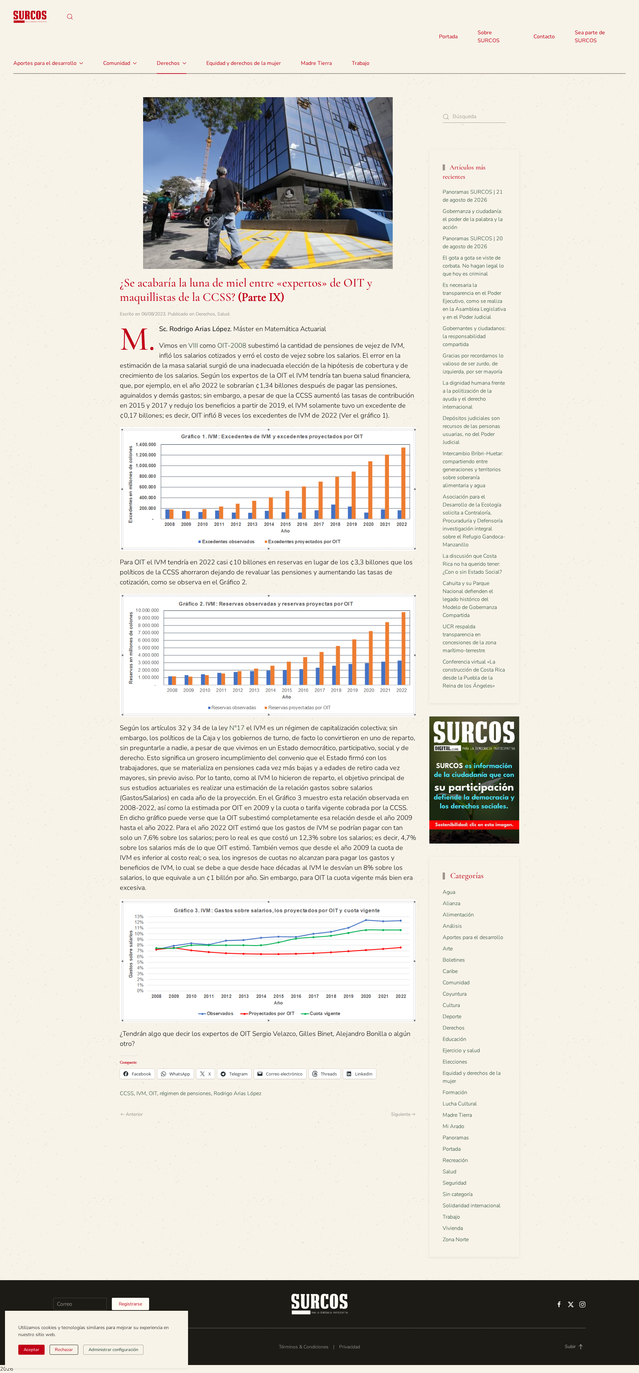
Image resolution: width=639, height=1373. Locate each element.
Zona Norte (456, 1239)
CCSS (127, 1093)
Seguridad (454, 1183)
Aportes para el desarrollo (473, 937)
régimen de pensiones (185, 1093)
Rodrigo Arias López (237, 1093)
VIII (193, 345)
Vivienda (453, 1228)
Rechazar (64, 1350)
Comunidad (456, 982)
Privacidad (349, 1347)
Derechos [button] (168, 63)
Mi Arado (453, 1126)
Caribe (450, 971)
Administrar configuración (113, 1350)
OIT (153, 1093)
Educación (454, 1039)
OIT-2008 (231, 345)
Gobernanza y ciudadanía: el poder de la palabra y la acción (473, 219)
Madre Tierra (316, 63)
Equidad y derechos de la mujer (243, 63)
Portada (448, 36)
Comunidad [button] (116, 63)
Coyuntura (455, 994)
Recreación (455, 1160)
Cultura (451, 1005)
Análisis (452, 926)
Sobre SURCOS (489, 36)
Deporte (452, 1016)
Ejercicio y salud (461, 1050)
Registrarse (130, 1304)
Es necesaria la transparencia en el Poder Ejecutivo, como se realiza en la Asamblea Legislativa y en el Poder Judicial (474, 301)
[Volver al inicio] (30, 16)
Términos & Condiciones (303, 1347)
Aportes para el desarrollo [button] (45, 63)
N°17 (237, 727)
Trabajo (360, 63)
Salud (223, 314)
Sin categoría (458, 1194)
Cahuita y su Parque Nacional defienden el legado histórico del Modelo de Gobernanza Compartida (470, 599)
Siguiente (400, 1114)
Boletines (454, 960)
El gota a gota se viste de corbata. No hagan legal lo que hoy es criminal (473, 266)
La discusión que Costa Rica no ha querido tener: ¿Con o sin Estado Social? (472, 564)
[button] (70, 16)
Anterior (134, 1114)
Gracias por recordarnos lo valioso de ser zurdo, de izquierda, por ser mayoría (473, 363)
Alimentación (458, 914)
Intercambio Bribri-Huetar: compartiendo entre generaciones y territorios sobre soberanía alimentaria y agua (473, 469)
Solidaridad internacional (472, 1205)
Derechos (205, 314)
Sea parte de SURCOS (590, 36)
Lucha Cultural (460, 1103)
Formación (455, 1092)
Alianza (451, 903)
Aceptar (31, 1350)
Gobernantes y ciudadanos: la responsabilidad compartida (474, 336)
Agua (449, 892)
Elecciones (455, 1062)
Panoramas (456, 1137)
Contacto (544, 36)
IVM (141, 1093)
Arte (448, 948)
